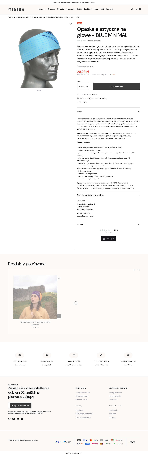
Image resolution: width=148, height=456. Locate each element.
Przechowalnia (81, 400)
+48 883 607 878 (83, 213)
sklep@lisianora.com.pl (85, 216)
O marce (112, 414)
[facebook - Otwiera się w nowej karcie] (9, 419)
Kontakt (112, 417)
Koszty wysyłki (115, 396)
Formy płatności (115, 392)
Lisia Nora (11, 17)
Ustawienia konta (82, 396)
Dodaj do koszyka (116, 86)
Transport (113, 400)
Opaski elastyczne (38, 17)
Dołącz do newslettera (20, 406)
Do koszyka (59, 316)
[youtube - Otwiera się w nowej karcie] (21, 419)
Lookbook (113, 410)
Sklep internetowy (73, 453)
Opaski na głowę (23, 17)
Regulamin (79, 410)
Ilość (78, 81)
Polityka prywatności (84, 414)
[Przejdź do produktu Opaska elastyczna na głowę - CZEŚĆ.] (35, 297)
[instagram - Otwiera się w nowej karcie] (13, 419)
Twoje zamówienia (83, 392)
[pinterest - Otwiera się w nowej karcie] (17, 419)
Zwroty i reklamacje (83, 417)
